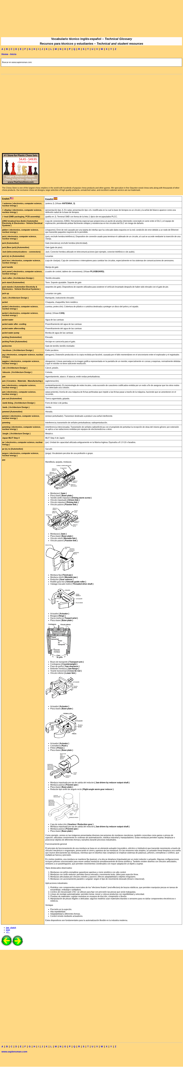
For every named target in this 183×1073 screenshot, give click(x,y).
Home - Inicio (8, 54)
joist (8, 930)
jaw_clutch (11, 928)
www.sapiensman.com (14, 1051)
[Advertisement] (91, 18)
